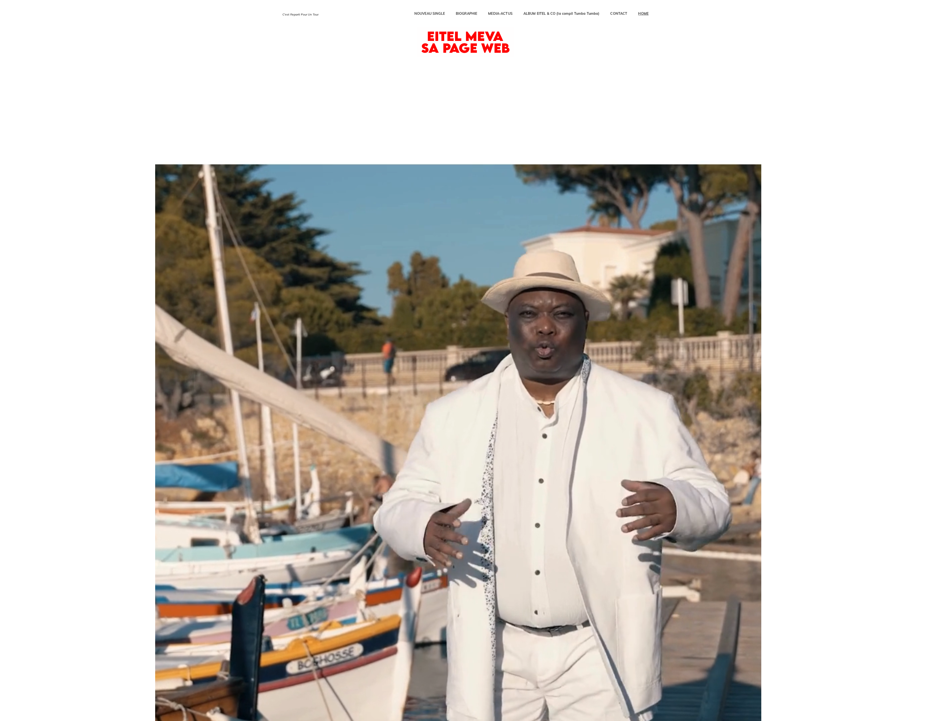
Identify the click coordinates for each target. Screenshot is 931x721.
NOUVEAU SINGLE (429, 13)
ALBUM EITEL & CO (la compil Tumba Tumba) (561, 13)
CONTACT (618, 13)
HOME (643, 13)
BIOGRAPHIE (466, 13)
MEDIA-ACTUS (500, 13)
